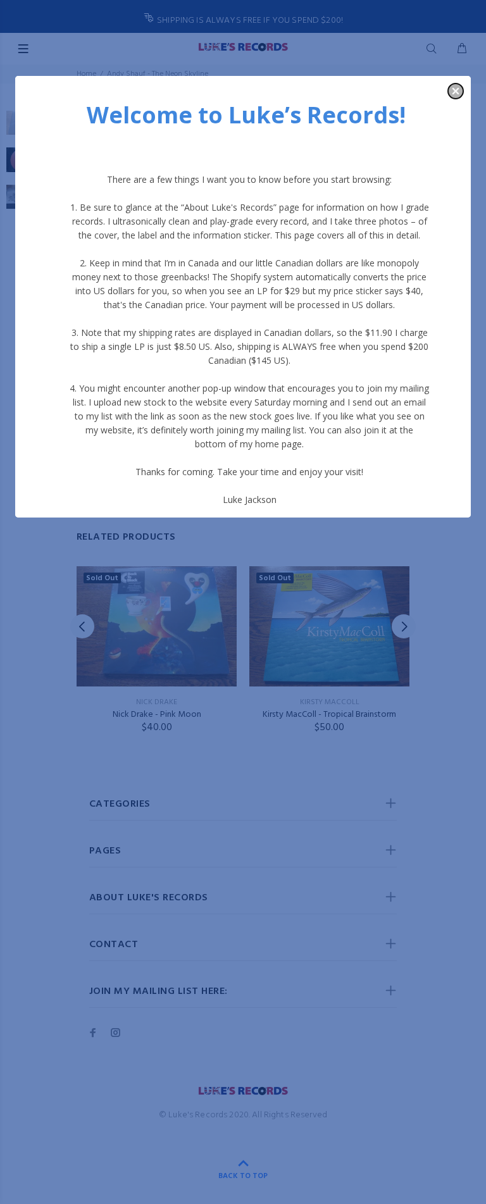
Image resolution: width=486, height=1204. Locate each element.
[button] (455, 91)
